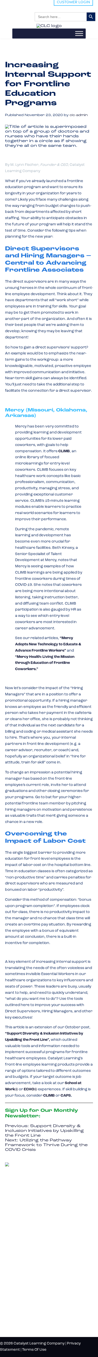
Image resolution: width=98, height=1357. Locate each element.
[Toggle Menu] (79, 33)
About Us (17, 1298)
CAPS (66, 1096)
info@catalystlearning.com (29, 1210)
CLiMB (49, 1096)
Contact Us (19, 1314)
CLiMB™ (13, 1240)
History (15, 1306)
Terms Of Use (34, 1350)
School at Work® (21, 1248)
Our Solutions (25, 1222)
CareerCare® (17, 1273)
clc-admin (79, 115)
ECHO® (30, 1089)
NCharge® (15, 1231)
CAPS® (12, 1264)
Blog (10, 1289)
